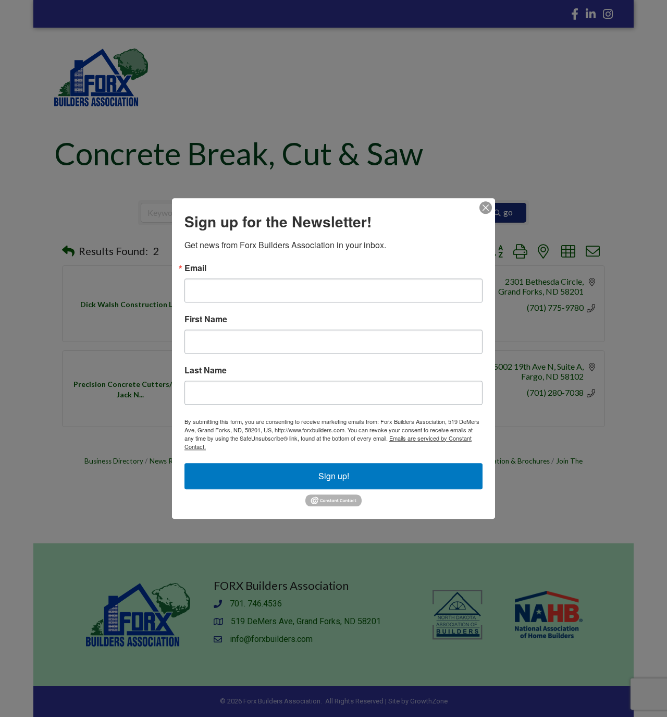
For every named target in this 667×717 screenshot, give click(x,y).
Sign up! (333, 476)
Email (195, 268)
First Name (205, 319)
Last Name (205, 370)
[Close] (485, 207)
